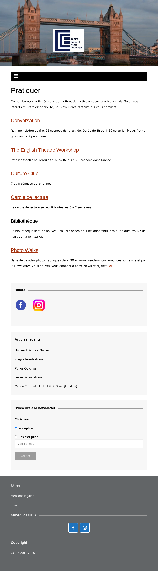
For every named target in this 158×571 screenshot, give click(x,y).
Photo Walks (24, 250)
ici (110, 266)
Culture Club (24, 173)
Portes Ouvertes (26, 368)
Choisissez (22, 419)
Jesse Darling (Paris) (29, 377)
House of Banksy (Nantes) (32, 350)
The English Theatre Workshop (45, 150)
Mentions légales (22, 496)
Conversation (25, 120)
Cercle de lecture (29, 197)
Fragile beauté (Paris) (29, 359)
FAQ (14, 504)
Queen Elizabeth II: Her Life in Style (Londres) (46, 386)
